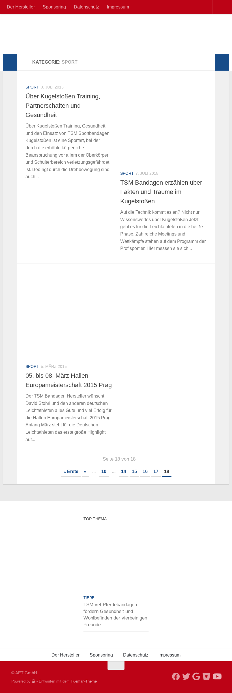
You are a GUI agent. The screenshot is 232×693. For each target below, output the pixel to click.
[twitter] (186, 677)
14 (123, 471)
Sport (32, 87)
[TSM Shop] (206, 677)
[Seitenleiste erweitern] (10, 62)
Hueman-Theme (84, 681)
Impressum (118, 7)
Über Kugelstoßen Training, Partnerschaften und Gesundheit (62, 105)
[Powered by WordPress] (33, 681)
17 (155, 471)
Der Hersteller (21, 7)
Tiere (88, 598)
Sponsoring (54, 7)
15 (134, 471)
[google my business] (196, 677)
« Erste (70, 471)
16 (145, 471)
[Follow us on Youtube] (217, 677)
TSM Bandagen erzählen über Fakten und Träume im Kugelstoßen (161, 192)
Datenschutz (86, 7)
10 (103, 471)
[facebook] (176, 677)
